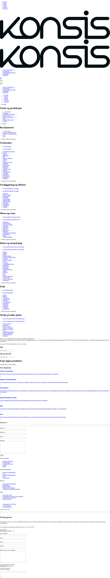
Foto (4, 473)
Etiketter (5, 465)
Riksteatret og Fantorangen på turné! (11, 489)
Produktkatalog (6, 462)
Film (4, 476)
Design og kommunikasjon (9, 472)
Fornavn (2, 428)
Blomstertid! (6, 485)
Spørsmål (2, 440)
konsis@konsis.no (7, 507)
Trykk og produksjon (8, 461)
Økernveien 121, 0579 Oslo (9, 504)
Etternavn (2, 432)
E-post (1, 542)
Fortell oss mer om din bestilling (7, 550)
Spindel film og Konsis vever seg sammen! (13, 496)
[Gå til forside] (55, 38)
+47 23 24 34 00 (7, 505)
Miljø (4, 466)
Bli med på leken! (7, 499)
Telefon (2, 546)
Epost (2, 436)
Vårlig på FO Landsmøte (9, 487)
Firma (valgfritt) (3, 533)
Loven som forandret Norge (9, 483)
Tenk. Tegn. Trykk (7, 495)
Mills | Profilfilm (7, 486)
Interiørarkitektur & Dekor (9, 475)
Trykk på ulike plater (8, 464)
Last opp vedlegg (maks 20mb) (7, 564)
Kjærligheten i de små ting (9, 497)
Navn (1, 537)
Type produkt (3, 529)
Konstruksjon (6, 478)
